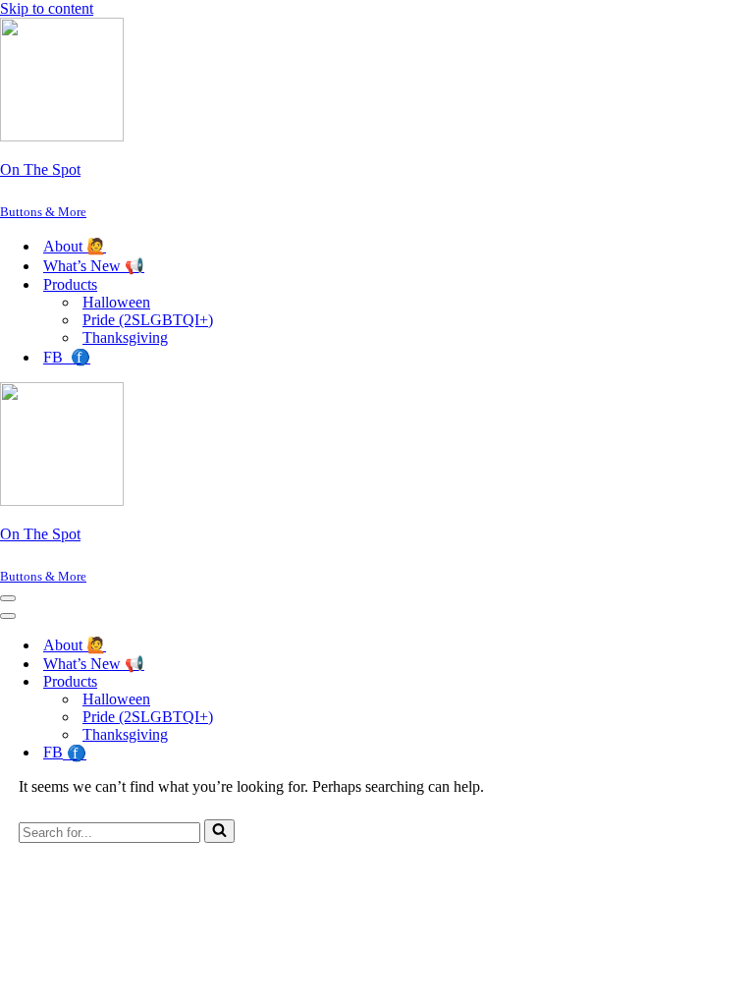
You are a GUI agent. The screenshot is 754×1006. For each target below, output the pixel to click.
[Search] (219, 831)
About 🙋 (74, 246)
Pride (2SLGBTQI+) (147, 319)
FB (66, 357)
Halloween (116, 302)
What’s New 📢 (93, 265)
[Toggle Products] (344, 682)
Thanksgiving (125, 337)
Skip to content (46, 8)
